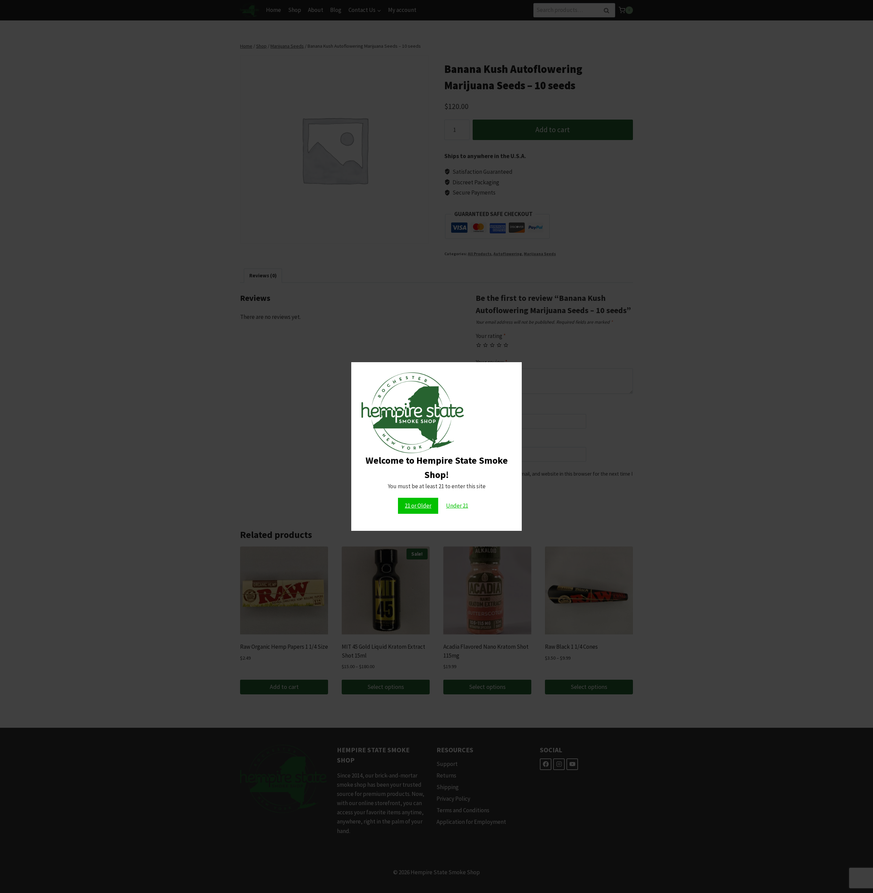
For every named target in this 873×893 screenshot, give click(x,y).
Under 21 (457, 505)
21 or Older (418, 505)
